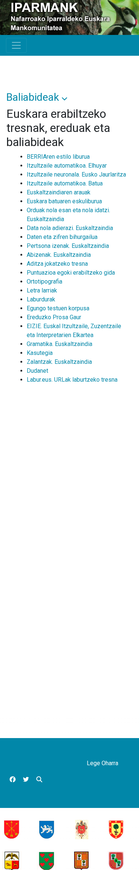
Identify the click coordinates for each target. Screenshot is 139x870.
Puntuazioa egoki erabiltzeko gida (71, 272)
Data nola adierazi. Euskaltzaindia (70, 228)
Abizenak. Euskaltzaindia (59, 254)
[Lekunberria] (116, 860)
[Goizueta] (81, 828)
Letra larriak (42, 290)
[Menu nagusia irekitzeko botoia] (16, 45)
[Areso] (46, 828)
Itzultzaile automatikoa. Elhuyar (67, 165)
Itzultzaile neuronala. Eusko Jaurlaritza (76, 174)
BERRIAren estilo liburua (58, 156)
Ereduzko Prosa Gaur (54, 317)
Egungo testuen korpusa (58, 308)
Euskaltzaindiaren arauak (58, 192)
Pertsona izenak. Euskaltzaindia (68, 245)
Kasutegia (40, 352)
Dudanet (37, 370)
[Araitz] (11, 860)
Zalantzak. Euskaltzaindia (59, 361)
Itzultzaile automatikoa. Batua (65, 183)
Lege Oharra (102, 763)
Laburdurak (41, 299)
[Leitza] (116, 828)
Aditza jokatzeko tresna (57, 263)
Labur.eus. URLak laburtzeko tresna (72, 379)
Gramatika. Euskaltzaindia (59, 343)
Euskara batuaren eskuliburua (64, 201)
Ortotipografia (44, 281)
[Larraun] (81, 860)
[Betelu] (46, 860)
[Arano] (11, 828)
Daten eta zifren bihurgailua (62, 236)
